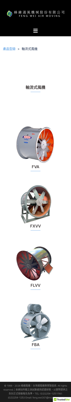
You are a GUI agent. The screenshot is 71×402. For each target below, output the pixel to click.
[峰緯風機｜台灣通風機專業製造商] (35, 13)
